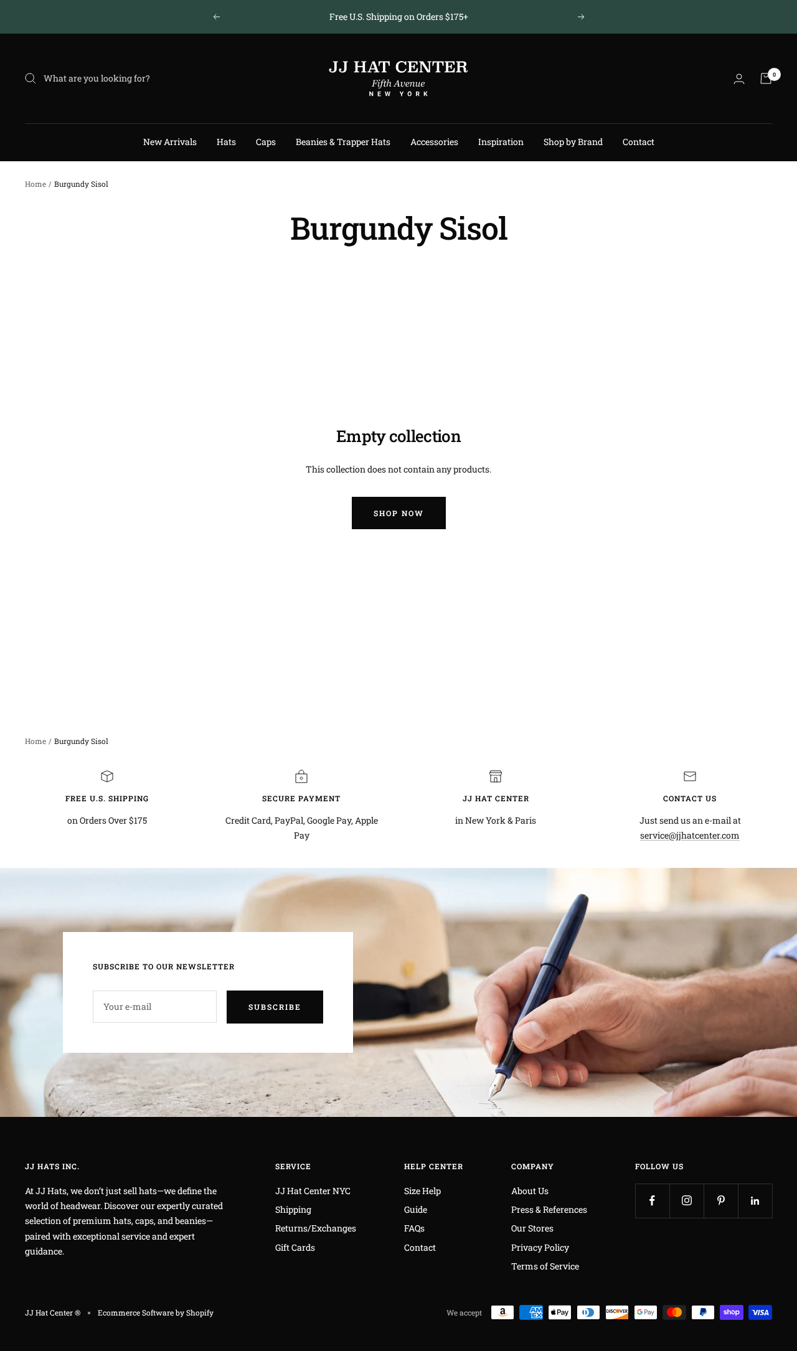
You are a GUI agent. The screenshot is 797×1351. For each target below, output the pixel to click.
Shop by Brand (573, 142)
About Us (530, 1191)
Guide (415, 1209)
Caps (266, 142)
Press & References (549, 1209)
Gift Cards (295, 1247)
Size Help (422, 1191)
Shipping (293, 1209)
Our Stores (532, 1228)
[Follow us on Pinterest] (721, 1201)
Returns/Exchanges (315, 1228)
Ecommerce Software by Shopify (156, 1312)
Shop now (399, 513)
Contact (638, 142)
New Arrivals (170, 142)
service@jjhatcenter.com (690, 835)
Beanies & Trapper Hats (343, 142)
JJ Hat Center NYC (313, 1191)
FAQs (414, 1228)
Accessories (434, 142)
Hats (226, 142)
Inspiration (501, 142)
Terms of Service (545, 1266)
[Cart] (766, 78)
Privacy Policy (540, 1247)
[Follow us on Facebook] (652, 1201)
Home (35, 184)
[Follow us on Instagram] (686, 1201)
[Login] (739, 78)
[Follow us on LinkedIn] (755, 1201)
